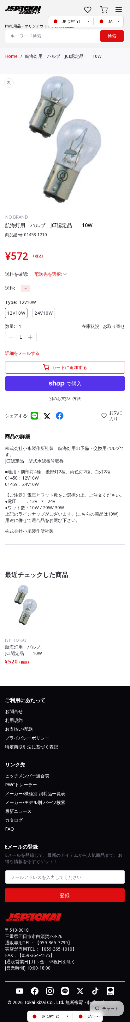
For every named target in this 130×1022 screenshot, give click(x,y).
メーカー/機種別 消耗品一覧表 (35, 793)
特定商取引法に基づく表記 (31, 747)
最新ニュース (18, 811)
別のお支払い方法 (65, 398)
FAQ (9, 829)
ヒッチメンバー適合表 (27, 776)
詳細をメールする (22, 353)
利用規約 (14, 720)
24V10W (43, 313)
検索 (112, 36)
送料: (10, 288)
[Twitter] (47, 416)
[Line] (34, 416)
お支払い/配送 (19, 729)
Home (11, 56)
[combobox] (65, 36)
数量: (13, 326)
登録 (65, 895)
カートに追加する (69, 367)
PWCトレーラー (21, 785)
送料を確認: (16, 274)
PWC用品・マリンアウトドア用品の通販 (39, 26)
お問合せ (14, 711)
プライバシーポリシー (27, 738)
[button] (118, 9)
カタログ (14, 820)
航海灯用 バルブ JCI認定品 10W (63, 56)
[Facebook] (59, 416)
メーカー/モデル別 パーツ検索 (35, 802)
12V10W (16, 313)
